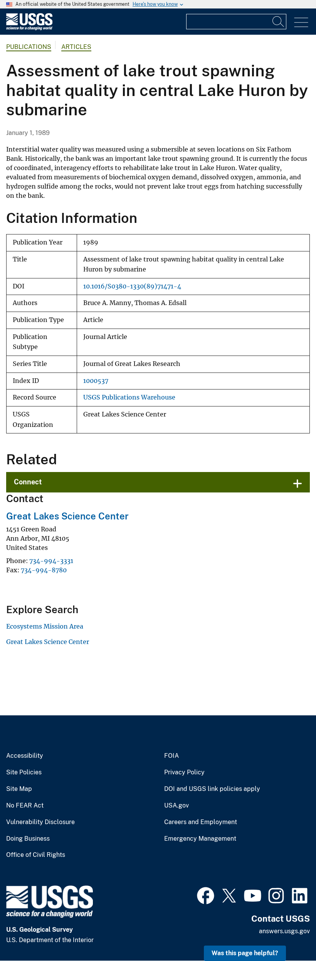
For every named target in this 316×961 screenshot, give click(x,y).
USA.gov (176, 805)
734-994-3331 (51, 561)
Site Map (19, 789)
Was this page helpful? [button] (245, 953)
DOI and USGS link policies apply (212, 789)
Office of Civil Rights (35, 854)
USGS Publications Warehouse (129, 397)
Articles (76, 47)
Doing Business (28, 838)
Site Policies (24, 772)
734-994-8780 (44, 570)
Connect (28, 482)
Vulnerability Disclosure (40, 822)
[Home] (29, 28)
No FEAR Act (25, 805)
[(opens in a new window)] (205, 894)
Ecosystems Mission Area (44, 626)
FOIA (171, 755)
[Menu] (301, 23)
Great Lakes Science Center (67, 516)
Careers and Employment (200, 822)
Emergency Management (200, 838)
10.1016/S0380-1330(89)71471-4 (132, 286)
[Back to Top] (288, 933)
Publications (28, 47)
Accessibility (24, 755)
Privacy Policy (184, 772)
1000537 (95, 380)
